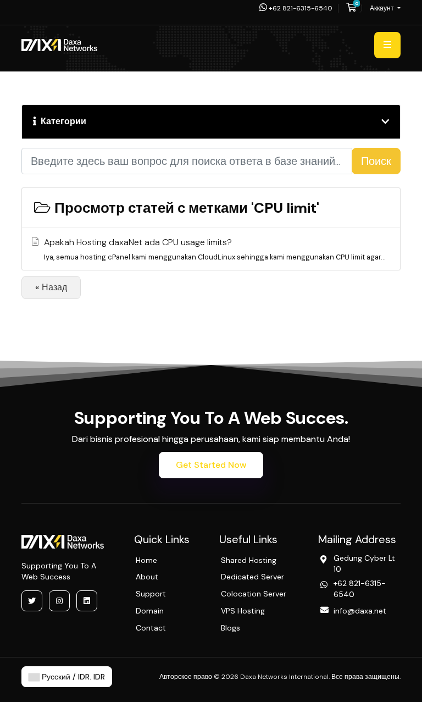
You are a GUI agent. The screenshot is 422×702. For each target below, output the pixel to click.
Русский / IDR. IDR (72, 677)
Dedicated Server (252, 577)
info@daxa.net (360, 611)
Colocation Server (253, 594)
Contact (151, 628)
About (147, 577)
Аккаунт (383, 8)
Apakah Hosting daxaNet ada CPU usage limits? (215, 249)
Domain (150, 611)
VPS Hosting (243, 611)
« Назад (51, 287)
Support (151, 594)
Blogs (230, 628)
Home (146, 560)
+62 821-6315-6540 (299, 8)
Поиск (376, 161)
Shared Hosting (248, 560)
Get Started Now (211, 465)
